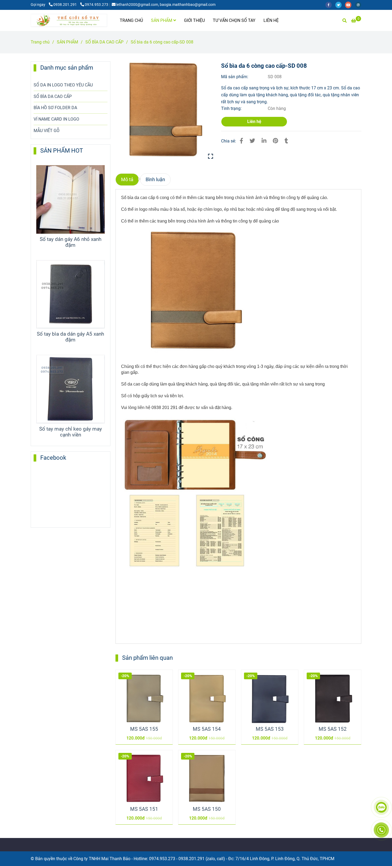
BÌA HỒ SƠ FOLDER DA (55, 107)
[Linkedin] (264, 141)
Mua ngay (147, 692)
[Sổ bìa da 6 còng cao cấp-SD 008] (69, 20)
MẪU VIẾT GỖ (46, 130)
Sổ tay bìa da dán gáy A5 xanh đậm (70, 337)
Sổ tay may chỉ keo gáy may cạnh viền (70, 432)
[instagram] (359, 4)
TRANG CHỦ (131, 20)
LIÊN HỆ (271, 20)
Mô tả (127, 179)
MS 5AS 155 (144, 729)
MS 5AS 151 (144, 809)
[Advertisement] (161, 603)
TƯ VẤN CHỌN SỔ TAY (234, 20)
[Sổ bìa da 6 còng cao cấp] (164, 110)
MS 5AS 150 (207, 809)
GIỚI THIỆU (194, 20)
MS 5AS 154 (207, 729)
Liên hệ (254, 121)
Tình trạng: (232, 108)
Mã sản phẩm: (235, 76)
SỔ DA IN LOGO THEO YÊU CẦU (63, 85)
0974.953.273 (96, 4)
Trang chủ (40, 42)
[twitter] (340, 4)
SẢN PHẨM (162, 20)
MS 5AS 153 (270, 729)
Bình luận (155, 179)
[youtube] (350, 4)
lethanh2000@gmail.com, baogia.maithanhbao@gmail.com (165, 4)
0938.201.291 (65, 4)
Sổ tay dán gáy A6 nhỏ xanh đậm (70, 242)
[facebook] (330, 4)
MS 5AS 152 (333, 729)
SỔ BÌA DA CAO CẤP (104, 42)
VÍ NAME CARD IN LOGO (56, 119)
